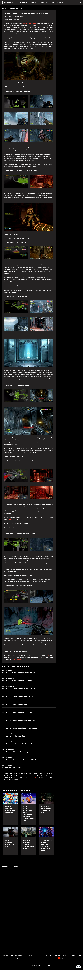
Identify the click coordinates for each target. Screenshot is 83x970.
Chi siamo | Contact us (7, 955)
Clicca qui (33, 777)
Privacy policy (66, 955)
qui (49, 655)
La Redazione (28, 955)
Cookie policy (58, 955)
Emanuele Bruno (8, 19)
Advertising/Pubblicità (17, 958)
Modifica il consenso (48, 955)
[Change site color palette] (78, 966)
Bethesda (24, 23)
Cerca (61, 3)
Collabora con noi (6, 958)
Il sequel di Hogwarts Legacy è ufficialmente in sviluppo (28, 844)
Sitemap (79, 955)
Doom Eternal (17, 659)
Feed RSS (73, 955)
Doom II (10, 519)
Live (47, 3)
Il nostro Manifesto (19, 955)
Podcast (42, 3)
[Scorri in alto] (78, 964)
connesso (10, 870)
